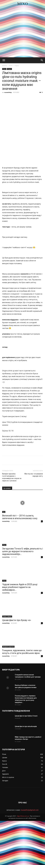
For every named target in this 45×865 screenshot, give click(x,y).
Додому (4, 65)
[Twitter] (21, 97)
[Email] (41, 97)
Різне (10, 65)
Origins (17, 65)
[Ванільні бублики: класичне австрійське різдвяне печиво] (7, 688)
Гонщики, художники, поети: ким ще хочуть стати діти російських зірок (22, 651)
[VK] (16, 97)
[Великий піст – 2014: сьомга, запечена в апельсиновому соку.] (22, 503)
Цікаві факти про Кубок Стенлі (26, 716)
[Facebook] (11, 97)
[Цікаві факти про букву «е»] (22, 607)
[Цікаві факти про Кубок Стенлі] (7, 718)
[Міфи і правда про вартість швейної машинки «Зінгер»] (7, 740)
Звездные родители (8, 646)
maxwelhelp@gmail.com (30, 810)
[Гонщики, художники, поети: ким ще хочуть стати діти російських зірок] (22, 638)
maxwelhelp (8, 92)
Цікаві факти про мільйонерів (26, 726)
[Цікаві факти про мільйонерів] (7, 729)
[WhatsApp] (36, 97)
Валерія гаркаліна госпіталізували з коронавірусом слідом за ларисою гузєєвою (11, 477)
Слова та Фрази (7, 616)
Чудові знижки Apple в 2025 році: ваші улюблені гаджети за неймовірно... (20, 587)
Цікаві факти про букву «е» (16, 620)
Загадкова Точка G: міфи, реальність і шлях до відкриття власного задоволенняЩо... (22, 551)
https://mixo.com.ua (23, 816)
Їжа (4, 512)
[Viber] (26, 97)
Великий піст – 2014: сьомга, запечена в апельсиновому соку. (20, 517)
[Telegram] (31, 97)
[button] (3, 60)
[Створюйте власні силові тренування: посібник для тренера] (7, 677)
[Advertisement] (22, 33)
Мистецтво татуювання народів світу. (33, 475)
